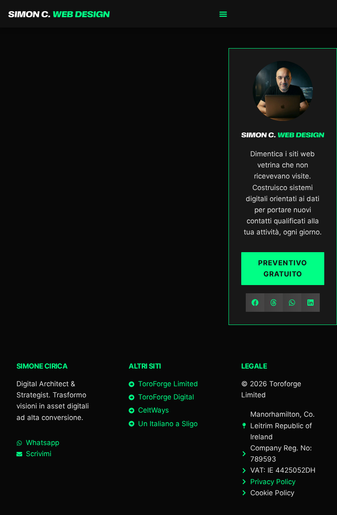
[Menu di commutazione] (223, 14)
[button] (255, 302)
